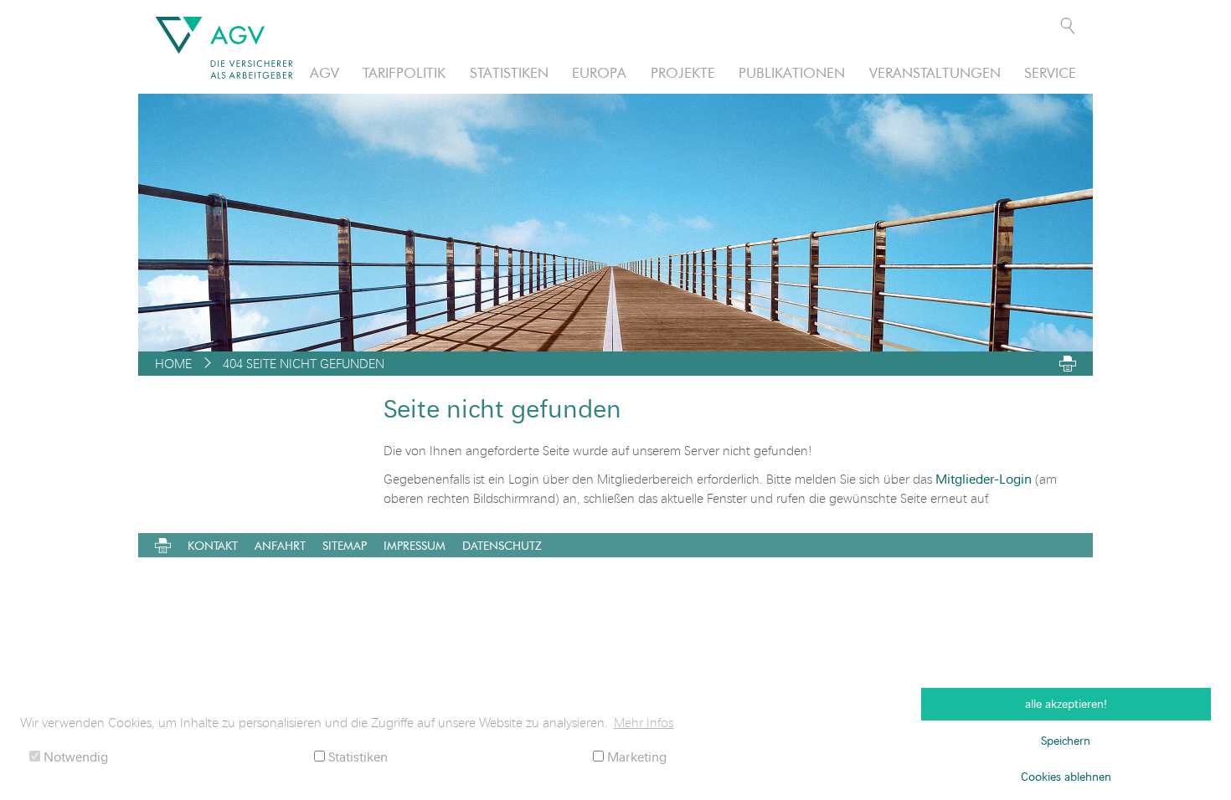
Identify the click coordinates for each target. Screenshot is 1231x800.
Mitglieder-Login (983, 478)
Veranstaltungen (935, 72)
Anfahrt (280, 545)
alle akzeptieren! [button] (1066, 703)
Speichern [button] (1065, 740)
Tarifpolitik (404, 72)
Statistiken (509, 72)
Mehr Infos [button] (643, 722)
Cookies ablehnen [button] (1066, 776)
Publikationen (792, 72)
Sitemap (344, 545)
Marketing (635, 756)
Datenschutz (502, 545)
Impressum (415, 545)
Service (1050, 72)
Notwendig (74, 756)
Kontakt (213, 545)
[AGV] (224, 48)
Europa (599, 72)
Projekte (683, 72)
